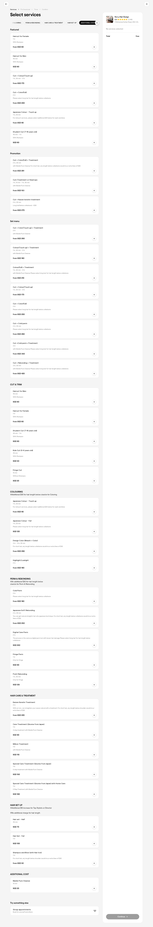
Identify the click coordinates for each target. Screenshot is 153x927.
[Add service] (94, 83)
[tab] (16, 23)
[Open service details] (94, 47)
